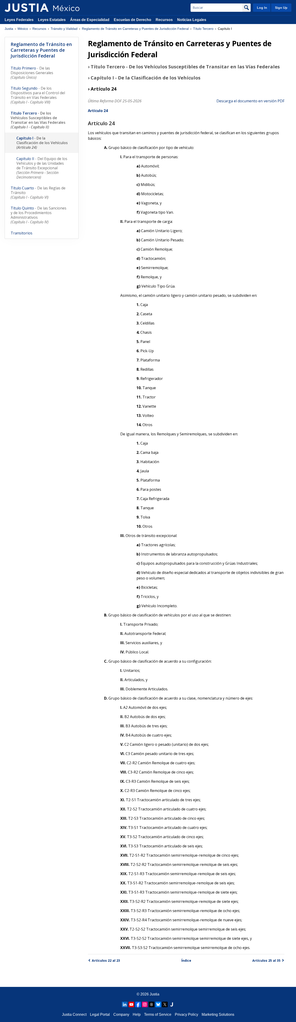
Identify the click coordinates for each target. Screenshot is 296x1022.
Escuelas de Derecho (132, 20)
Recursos (164, 20)
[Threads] (151, 1004)
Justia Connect (74, 1014)
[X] (165, 1004)
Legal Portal (100, 1014)
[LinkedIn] (124, 1004)
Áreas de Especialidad (89, 20)
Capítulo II (41, 168)
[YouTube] (131, 1004)
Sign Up (281, 7)
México (23, 28)
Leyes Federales (19, 20)
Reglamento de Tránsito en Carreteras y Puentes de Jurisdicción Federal (135, 28)
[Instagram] (145, 1004)
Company (121, 1014)
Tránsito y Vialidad (64, 28)
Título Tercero (203, 28)
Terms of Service (157, 1014)
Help (137, 1014)
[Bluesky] (158, 1004)
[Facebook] (138, 1004)
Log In (262, 7)
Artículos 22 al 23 (106, 960)
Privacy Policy (186, 1014)
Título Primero (32, 73)
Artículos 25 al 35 (266, 960)
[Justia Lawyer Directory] (171, 1004)
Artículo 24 (98, 110)
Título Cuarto (38, 192)
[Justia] (27, 7)
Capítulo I (42, 143)
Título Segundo (38, 95)
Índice (186, 960)
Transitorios (21, 233)
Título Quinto (38, 215)
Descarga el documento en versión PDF (250, 100)
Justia (9, 28)
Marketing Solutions (218, 1014)
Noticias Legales (191, 20)
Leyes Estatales (52, 20)
